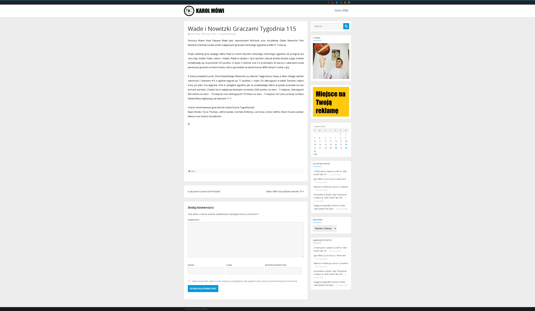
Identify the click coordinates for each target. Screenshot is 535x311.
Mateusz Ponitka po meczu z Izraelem (331, 186)
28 (336, 148)
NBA (193, 171)
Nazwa (191, 265)
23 (346, 144)
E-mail (229, 265)
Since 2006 (341, 10)
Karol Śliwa (195, 34)
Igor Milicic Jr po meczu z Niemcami (330, 179)
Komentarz (194, 220)
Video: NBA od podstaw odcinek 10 (284, 191)
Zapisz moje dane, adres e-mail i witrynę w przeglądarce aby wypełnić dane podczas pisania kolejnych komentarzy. (244, 281)
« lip (315, 154)
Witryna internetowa (275, 265)
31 (315, 151)
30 (346, 148)
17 (315, 144)
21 (336, 144)
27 (331, 148)
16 (346, 141)
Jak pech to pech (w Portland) (204, 191)
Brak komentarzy (228, 34)
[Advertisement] (246, 149)
